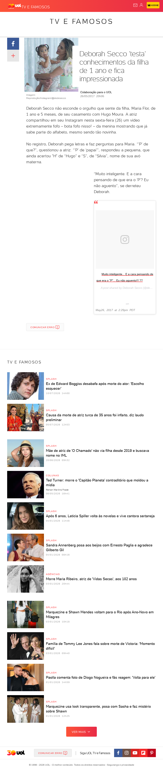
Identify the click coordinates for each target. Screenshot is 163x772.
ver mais (79, 731)
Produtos (9, 18)
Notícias (56, 18)
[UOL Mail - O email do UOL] (135, 5)
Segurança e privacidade (120, 764)
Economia (103, 18)
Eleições (39, 18)
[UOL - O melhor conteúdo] (14, 6)
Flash (24, 18)
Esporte (133, 18)
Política (71, 18)
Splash (148, 18)
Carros (86, 18)
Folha (118, 18)
